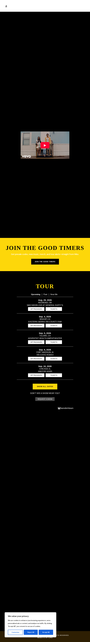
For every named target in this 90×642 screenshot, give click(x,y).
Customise (15, 632)
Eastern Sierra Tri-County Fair (45, 322)
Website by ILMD (45, 637)
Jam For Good (45, 371)
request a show (45, 399)
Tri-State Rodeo (44, 355)
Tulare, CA (45, 336)
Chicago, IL (45, 369)
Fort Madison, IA (45, 352)
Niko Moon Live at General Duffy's (45, 305)
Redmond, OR (45, 303)
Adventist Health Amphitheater (45, 338)
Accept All (45, 632)
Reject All (31, 632)
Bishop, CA (45, 319)
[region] (30, 624)
